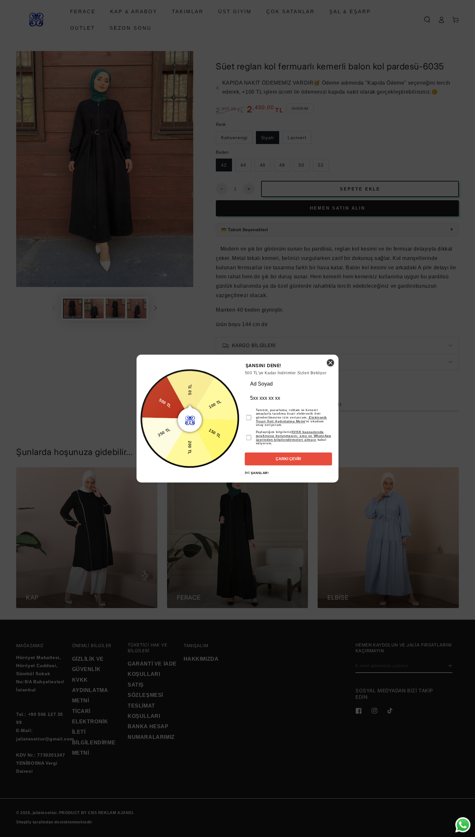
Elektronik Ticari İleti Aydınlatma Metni (291, 419)
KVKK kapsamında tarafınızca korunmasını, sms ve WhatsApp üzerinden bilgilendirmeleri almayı (293, 435)
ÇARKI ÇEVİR (288, 459)
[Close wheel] (330, 362)
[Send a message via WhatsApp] (463, 825)
